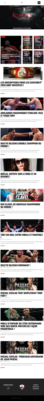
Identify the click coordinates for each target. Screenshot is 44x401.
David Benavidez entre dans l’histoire (27, 52)
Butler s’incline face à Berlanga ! (38, 39)
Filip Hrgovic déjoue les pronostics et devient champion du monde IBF (11, 56)
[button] (22, 2)
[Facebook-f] (8, 388)
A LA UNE (25, 51)
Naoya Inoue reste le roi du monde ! (38, 55)
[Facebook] (39, 2)
